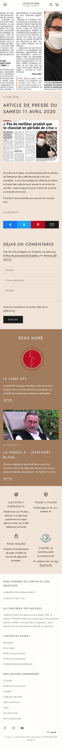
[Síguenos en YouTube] (22, 728)
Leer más (7, 399)
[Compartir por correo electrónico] (52, 224)
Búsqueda (8, 642)
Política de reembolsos (14, 658)
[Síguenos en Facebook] (5, 728)
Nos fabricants (10, 713)
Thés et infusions (11, 702)
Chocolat (7, 680)
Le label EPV (15, 378)
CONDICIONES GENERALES (18, 664)
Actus (6, 707)
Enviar (13, 319)
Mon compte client (12, 718)
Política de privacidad (14, 653)
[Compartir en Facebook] (10, 224)
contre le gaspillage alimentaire (45, 552)
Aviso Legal (8, 648)
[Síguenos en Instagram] (13, 728)
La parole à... (12, 445)
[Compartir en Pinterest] (38, 224)
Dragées (7, 691)
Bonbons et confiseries (14, 686)
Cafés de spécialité (12, 696)
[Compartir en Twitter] (24, 224)
